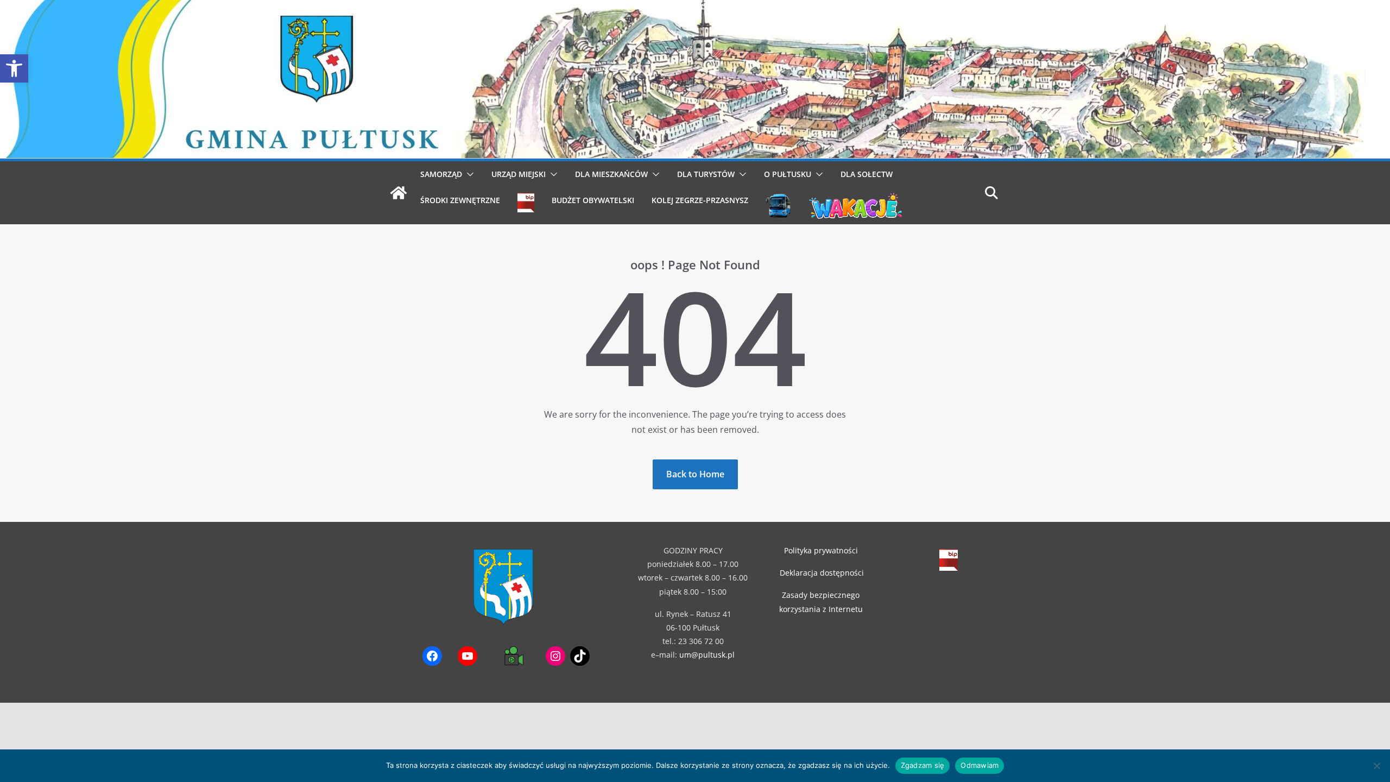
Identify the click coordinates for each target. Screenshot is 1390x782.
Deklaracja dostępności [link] (822, 572)
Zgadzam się (923, 765)
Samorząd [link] (441, 174)
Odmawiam (980, 765)
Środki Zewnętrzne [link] (460, 200)
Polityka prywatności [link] (821, 550)
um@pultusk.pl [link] (707, 654)
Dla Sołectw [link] (867, 174)
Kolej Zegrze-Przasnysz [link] (700, 200)
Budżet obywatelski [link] (593, 200)
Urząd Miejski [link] (518, 174)
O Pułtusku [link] (787, 174)
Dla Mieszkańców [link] (611, 174)
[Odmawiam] (1376, 765)
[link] (14, 68)
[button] (468, 174)
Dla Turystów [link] (706, 174)
